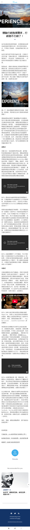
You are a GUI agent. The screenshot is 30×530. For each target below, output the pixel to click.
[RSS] (18, 513)
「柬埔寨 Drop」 (22, 335)
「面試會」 (5, 335)
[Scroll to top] (21, 528)
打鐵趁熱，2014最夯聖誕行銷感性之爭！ (14, 434)
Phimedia (15, 459)
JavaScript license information (15, 521)
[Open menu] (2, 2)
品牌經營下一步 (7, 490)
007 (15, 39)
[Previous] (1, 484)
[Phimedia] (15, 452)
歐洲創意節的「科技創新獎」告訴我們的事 (15, 438)
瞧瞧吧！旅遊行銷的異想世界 (11, 442)
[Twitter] (15, 528)
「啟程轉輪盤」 (15, 333)
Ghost (18, 518)
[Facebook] (9, 528)
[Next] (28, 484)
